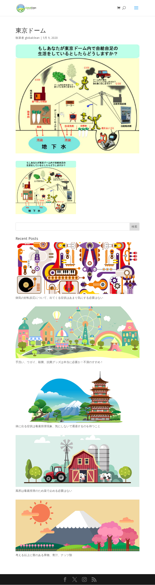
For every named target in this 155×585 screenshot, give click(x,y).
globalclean (32, 38)
